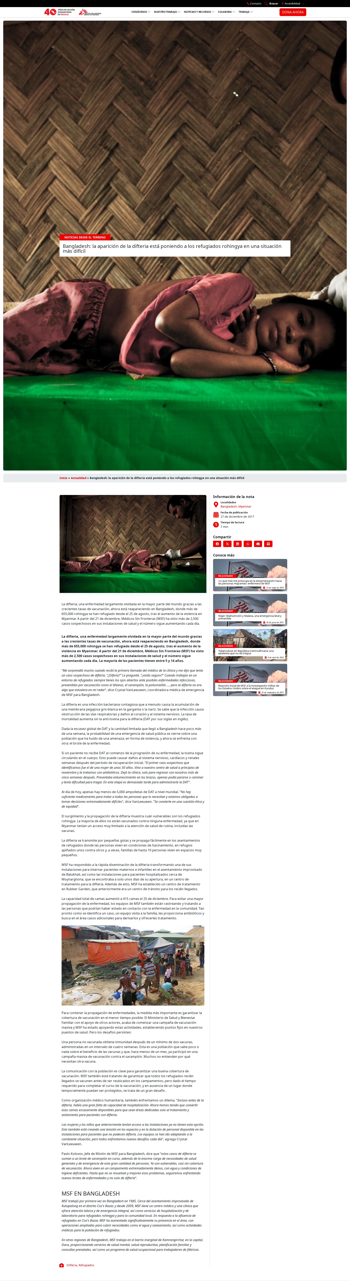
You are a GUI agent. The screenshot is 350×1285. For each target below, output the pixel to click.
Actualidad (78, 478)
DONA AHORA (293, 12)
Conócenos (139, 12)
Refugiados (86, 1265)
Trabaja (244, 12)
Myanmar (244, 506)
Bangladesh (229, 506)
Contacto (255, 3)
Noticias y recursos (197, 12)
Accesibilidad (292, 3)
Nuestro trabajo (165, 12)
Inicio (63, 478)
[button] (217, 544)
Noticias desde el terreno (85, 237)
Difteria (72, 1265)
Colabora (225, 12)
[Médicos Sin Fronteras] (73, 12)
